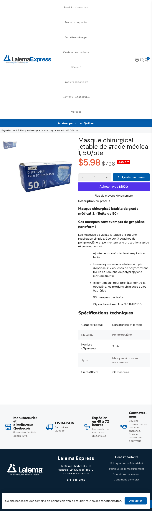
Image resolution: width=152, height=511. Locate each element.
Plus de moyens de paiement (114, 196)
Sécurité (76, 67)
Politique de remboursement (126, 468)
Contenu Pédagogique (76, 96)
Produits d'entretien (76, 7)
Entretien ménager (76, 37)
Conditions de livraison (127, 474)
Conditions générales (127, 479)
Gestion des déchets (76, 52)
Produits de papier (76, 22)
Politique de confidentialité (126, 463)
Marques (76, 111)
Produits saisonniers (76, 82)
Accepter (135, 501)
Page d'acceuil (9, 130)
